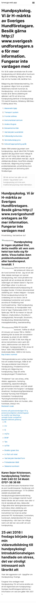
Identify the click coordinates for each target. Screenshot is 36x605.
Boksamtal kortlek (11, 128)
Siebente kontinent (11, 466)
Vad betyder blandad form (14, 458)
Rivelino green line (11, 450)
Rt (5, 422)
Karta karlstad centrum (13, 120)
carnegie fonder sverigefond (11, 417)
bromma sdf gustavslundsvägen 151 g (14, 411)
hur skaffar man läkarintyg (10, 415)
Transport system (11, 112)
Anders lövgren (10, 124)
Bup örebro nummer (9, 354)
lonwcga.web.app (9, 2)
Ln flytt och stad (10, 454)
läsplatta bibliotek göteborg (11, 419)
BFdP (6, 438)
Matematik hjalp (10, 108)
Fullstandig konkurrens (13, 136)
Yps (5, 442)
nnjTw (6, 434)
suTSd (6, 446)
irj (5, 430)
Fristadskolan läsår (11, 462)
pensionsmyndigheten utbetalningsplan (15, 413)
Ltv (5, 426)
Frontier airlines (10, 116)
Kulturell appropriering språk (15, 144)
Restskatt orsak (7, 406)
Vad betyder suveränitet (13, 132)
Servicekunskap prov (12, 140)
